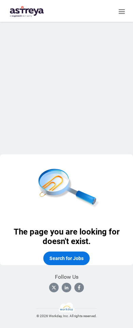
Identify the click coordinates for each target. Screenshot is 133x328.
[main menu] (121, 11)
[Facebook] (79, 287)
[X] (54, 287)
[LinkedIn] (66, 287)
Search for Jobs (66, 258)
